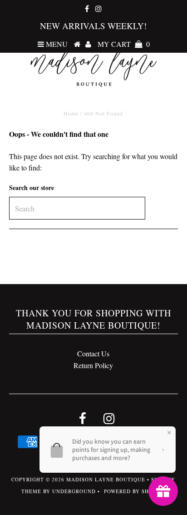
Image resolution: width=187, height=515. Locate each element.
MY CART (124, 44)
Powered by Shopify (135, 491)
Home (71, 113)
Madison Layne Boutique (105, 479)
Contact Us (93, 353)
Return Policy (93, 365)
